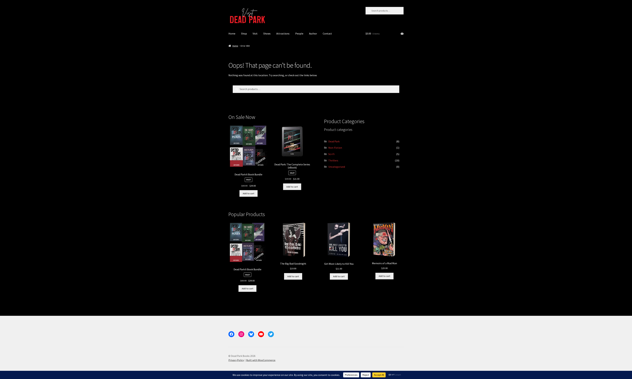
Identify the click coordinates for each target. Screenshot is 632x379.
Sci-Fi (331, 154)
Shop (244, 33)
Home (231, 33)
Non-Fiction (335, 147)
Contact (327, 33)
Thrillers (333, 160)
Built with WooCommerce (260, 360)
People (299, 33)
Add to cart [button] (248, 193)
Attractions (283, 33)
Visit (255, 33)
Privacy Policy (236, 360)
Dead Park (334, 141)
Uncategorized (336, 166)
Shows (267, 33)
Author (313, 33)
